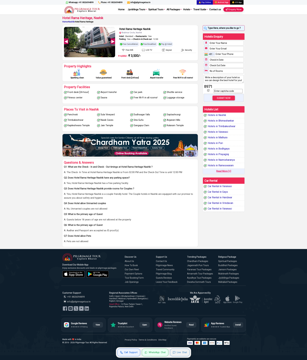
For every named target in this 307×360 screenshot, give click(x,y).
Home (121, 9)
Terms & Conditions (148, 340)
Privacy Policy (131, 340)
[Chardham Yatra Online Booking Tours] (130, 145)
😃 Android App (221, 2)
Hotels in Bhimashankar (221, 120)
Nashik (71, 22)
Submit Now (223, 98)
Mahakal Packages (227, 282)
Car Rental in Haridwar (220, 197)
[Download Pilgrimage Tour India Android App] (97, 274)
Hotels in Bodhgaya (218, 148)
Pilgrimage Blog (164, 273)
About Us (129, 261)
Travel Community (165, 269)
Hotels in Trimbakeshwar (221, 126)
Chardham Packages (197, 261)
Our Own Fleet (132, 269)
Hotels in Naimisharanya (221, 159)
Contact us (215, 9)
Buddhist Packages (228, 265)
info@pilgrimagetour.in (140, 2)
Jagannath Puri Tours (198, 265)
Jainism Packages (227, 269)
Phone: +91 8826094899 (111, 2)
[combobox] (209, 54)
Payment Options (133, 273)
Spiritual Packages (227, 261)
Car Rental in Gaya (218, 192)
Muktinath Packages (228, 273)
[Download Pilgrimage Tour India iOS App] (73, 274)
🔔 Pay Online (205, 2)
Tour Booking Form (134, 278)
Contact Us (161, 261)
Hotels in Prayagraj (218, 154)
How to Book (131, 265)
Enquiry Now (234, 9)
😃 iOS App (237, 2)
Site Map (162, 340)
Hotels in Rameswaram (221, 165)
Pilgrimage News (164, 265)
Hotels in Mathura (217, 137)
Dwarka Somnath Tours (199, 282)
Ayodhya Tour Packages (199, 278)
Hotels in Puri (215, 143)
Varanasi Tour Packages (199, 269)
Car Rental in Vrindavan (220, 203)
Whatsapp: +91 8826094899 (81, 2)
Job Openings (132, 282)
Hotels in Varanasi (218, 131)
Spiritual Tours (155, 9)
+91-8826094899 (76, 297)
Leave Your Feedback (166, 282)
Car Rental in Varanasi (220, 186)
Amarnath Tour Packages (200, 273)
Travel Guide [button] (199, 9)
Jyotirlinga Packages (228, 278)
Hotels (186, 9)
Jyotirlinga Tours (136, 9)
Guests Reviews (164, 278)
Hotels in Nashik (217, 115)
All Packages (173, 9)
